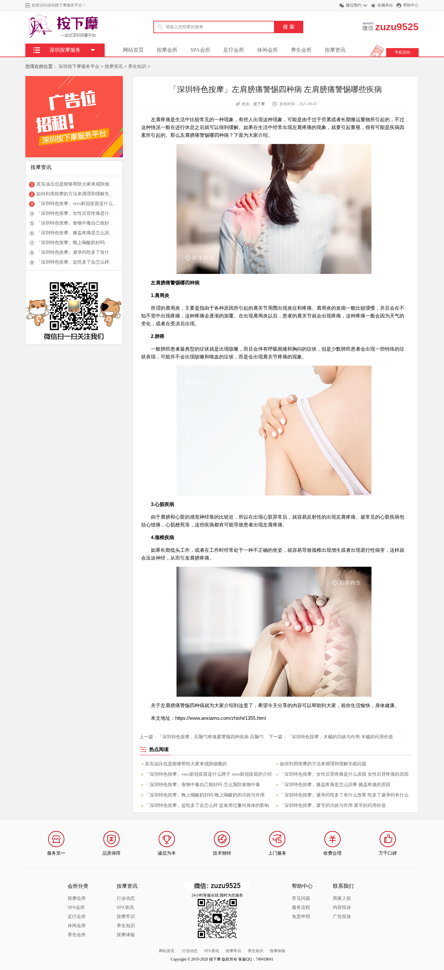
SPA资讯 (125, 907)
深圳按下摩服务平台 (79, 66)
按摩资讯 (335, 50)
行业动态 (126, 898)
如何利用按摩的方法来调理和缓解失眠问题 (323, 763)
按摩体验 (126, 934)
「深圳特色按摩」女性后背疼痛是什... (74, 213)
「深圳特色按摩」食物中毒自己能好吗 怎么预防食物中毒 (202, 784)
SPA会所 (200, 50)
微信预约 (353, 5)
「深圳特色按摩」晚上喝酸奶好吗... (72, 242)
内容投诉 (342, 907)
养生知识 (137, 66)
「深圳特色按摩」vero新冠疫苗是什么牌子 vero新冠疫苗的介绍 (208, 774)
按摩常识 (126, 916)
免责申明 (301, 916)
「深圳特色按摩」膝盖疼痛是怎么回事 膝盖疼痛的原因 (335, 784)
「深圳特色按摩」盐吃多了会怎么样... (74, 262)
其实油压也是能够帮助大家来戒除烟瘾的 (186, 763)
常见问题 (301, 898)
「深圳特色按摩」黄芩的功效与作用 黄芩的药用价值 (333, 805)
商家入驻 (342, 898)
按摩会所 (167, 50)
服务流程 (301, 907)
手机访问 (402, 52)
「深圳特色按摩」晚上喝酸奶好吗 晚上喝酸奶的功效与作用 (205, 795)
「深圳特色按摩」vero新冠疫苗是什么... (76, 203)
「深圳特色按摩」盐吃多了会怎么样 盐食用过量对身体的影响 (207, 805)
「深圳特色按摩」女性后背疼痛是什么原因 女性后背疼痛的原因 (344, 774)
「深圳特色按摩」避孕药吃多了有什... (74, 252)
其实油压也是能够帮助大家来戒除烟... (74, 184)
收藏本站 (385, 5)
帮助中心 (411, 5)
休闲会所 (267, 50)
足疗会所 (233, 50)
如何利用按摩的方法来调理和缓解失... (74, 193)
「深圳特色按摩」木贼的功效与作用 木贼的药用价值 (340, 736)
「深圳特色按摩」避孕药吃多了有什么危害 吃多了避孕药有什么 (344, 795)
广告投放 (342, 916)
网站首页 (133, 50)
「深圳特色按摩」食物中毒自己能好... (74, 223)
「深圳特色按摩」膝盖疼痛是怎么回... (74, 232)
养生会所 (301, 50)
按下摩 (259, 104)
